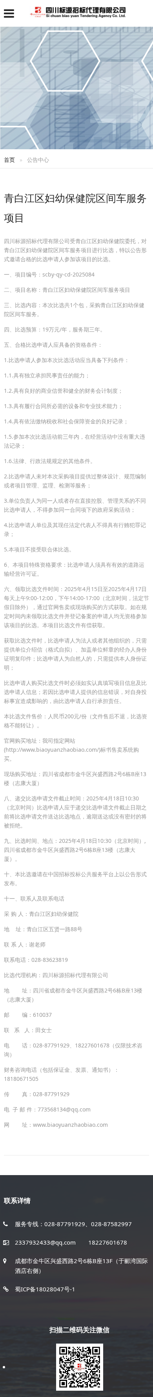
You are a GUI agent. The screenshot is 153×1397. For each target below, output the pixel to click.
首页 (9, 159)
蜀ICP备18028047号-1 (45, 1289)
